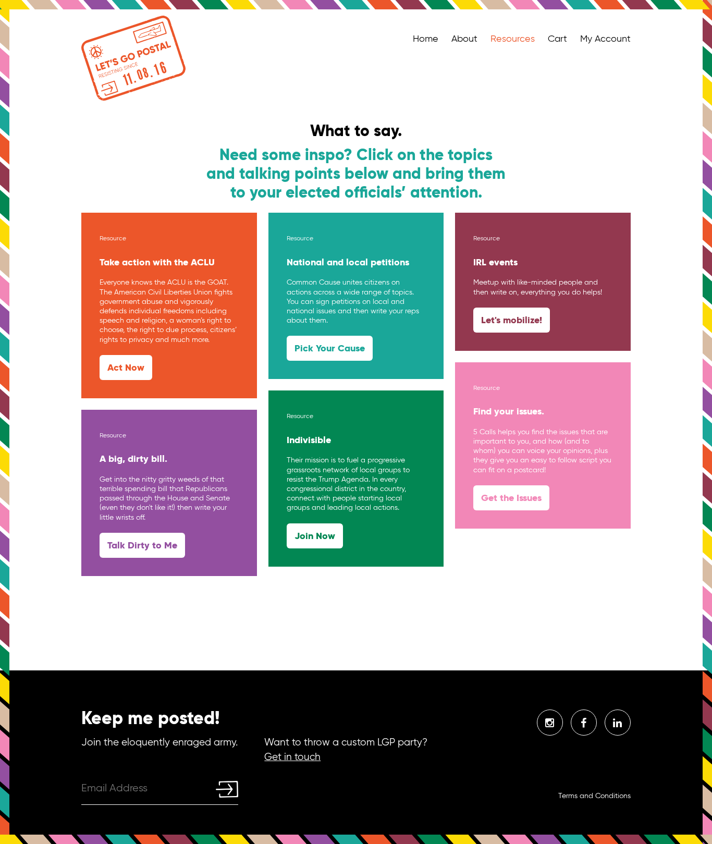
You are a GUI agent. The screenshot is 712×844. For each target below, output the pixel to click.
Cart (557, 38)
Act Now (125, 367)
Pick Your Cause (329, 348)
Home (425, 38)
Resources (512, 38)
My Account (605, 38)
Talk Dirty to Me (142, 545)
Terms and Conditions (594, 795)
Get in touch (292, 757)
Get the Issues (511, 498)
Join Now (314, 536)
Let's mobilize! (511, 320)
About (464, 38)
